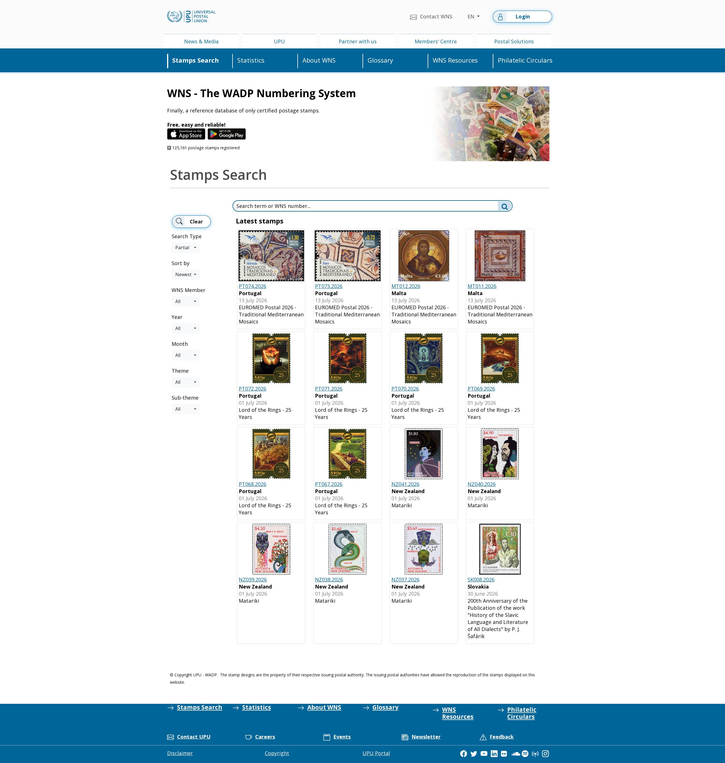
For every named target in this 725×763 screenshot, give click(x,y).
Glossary (380, 60)
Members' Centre (436, 41)
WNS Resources (455, 60)
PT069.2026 (481, 388)
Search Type (187, 236)
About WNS (319, 60)
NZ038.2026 (329, 579)
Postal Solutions (514, 41)
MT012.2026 (405, 286)
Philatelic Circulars (525, 60)
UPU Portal (376, 753)
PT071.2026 (328, 388)
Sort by (180, 263)
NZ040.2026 (482, 484)
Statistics (251, 60)
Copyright (277, 753)
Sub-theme (185, 397)
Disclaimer (180, 753)
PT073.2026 (328, 286)
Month (180, 343)
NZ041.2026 (405, 484)
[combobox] (186, 247)
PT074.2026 (252, 286)
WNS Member (188, 290)
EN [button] (472, 16)
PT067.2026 (328, 484)
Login (522, 16)
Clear (196, 221)
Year (177, 317)
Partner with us (358, 41)
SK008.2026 (481, 579)
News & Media (201, 41)
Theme (180, 370)
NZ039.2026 (253, 579)
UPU (279, 41)
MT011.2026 (482, 286)
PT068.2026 (252, 484)
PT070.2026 (405, 388)
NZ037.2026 (405, 579)
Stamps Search (195, 60)
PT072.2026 (252, 388)
